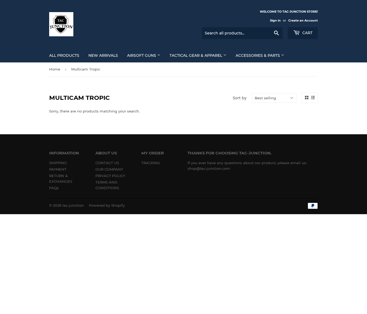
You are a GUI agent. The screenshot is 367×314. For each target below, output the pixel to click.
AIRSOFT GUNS (142, 55)
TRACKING (150, 163)
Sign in (275, 20)
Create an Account (303, 20)
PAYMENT (58, 169)
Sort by (240, 98)
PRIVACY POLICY (110, 176)
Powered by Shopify (107, 205)
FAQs (54, 188)
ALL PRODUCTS (64, 55)
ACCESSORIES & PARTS (258, 55)
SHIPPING (58, 163)
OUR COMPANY (109, 169)
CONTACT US (107, 163)
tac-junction (73, 205)
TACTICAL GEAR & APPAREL (196, 55)
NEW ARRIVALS (103, 55)
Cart (306, 32)
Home (54, 69)
